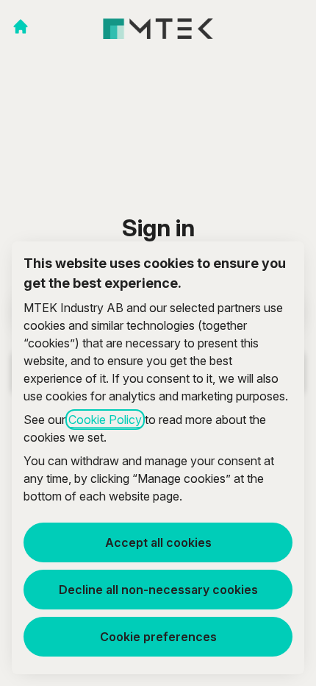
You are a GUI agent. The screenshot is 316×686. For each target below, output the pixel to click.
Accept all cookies (158, 542)
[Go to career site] (20, 26)
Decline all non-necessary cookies (158, 589)
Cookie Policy (105, 419)
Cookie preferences (158, 636)
